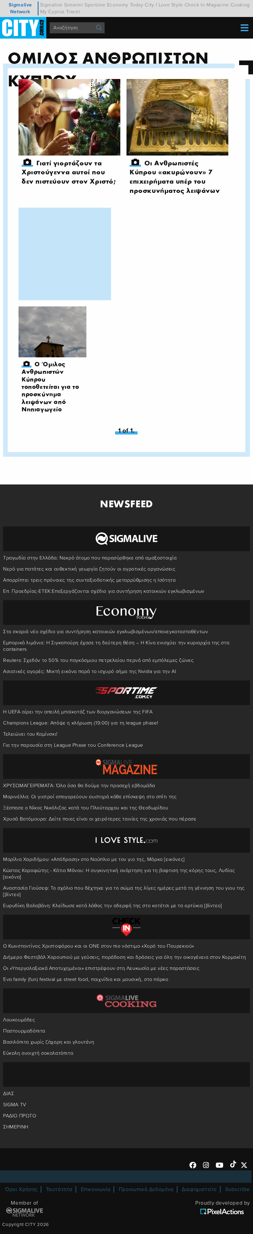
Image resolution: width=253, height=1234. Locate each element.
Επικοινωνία (96, 1189)
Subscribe (237, 1189)
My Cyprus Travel (60, 12)
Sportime (95, 5)
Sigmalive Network (20, 8)
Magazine (217, 5)
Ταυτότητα (59, 1189)
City (149, 5)
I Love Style (169, 5)
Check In (195, 5)
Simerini (73, 5)
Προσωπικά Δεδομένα (146, 1189)
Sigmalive (51, 5)
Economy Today (125, 5)
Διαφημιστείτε (199, 1189)
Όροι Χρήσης (21, 1189)
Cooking (240, 5)
